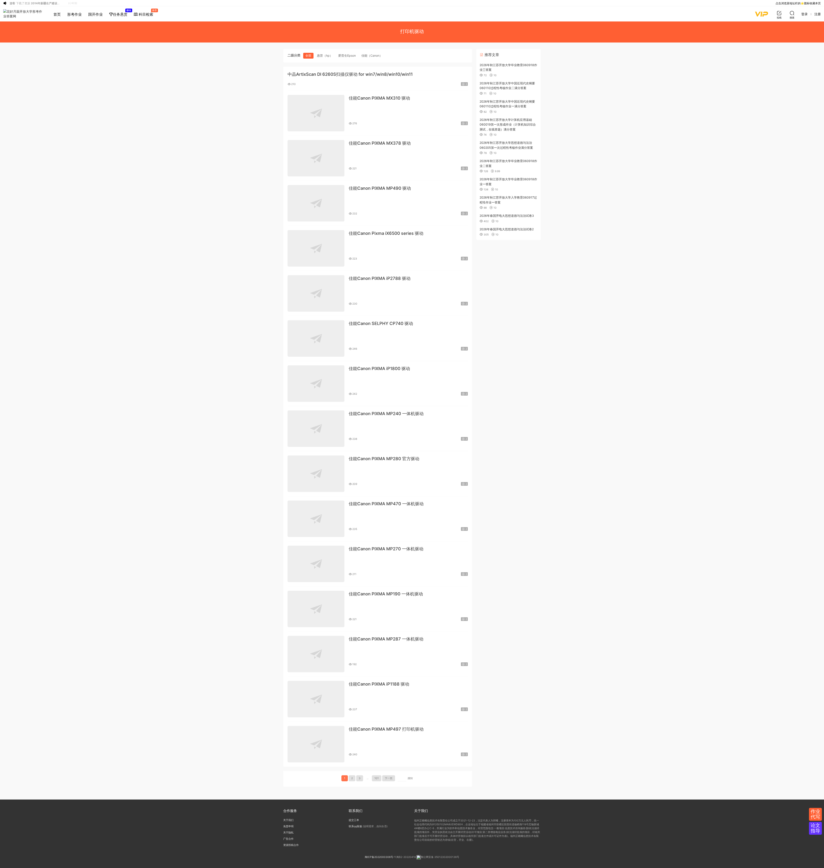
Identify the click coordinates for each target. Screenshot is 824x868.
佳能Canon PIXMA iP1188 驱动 (379, 684)
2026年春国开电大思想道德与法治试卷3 (507, 215)
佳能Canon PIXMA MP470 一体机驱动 (386, 503)
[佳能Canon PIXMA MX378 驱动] (316, 158)
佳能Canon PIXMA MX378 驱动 (380, 143)
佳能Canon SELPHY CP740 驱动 (381, 323)
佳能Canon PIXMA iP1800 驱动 (379, 368)
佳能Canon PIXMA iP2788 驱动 (379, 278)
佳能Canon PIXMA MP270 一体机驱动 (386, 548)
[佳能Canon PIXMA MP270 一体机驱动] (316, 564)
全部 (308, 55)
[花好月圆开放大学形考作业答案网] (23, 13)
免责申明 (288, 826)
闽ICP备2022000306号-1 (380, 857)
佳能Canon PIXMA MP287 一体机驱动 (386, 639)
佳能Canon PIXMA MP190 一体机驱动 (386, 593)
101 (376, 778)
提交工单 (354, 820)
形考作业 (74, 14)
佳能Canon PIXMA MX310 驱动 (379, 98)
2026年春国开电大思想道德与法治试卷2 (507, 229)
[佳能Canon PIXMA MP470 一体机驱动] (316, 519)
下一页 (388, 778)
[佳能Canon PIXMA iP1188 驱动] (316, 699)
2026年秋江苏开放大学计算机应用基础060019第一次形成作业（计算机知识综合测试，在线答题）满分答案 (508, 124)
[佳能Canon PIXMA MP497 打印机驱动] (316, 744)
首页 (57, 14)
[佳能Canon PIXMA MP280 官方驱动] (316, 473)
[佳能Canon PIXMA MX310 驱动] (316, 113)
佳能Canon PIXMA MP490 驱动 (380, 188)
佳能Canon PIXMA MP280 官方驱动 (384, 458)
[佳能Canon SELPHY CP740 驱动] (316, 338)
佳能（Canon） (371, 55)
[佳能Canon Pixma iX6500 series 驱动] (316, 248)
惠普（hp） (325, 55)
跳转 (410, 778)
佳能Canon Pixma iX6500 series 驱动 (386, 233)
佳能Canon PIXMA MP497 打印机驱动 (386, 729)
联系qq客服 (355, 826)
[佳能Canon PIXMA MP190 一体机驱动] (316, 609)
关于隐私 (288, 832)
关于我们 (288, 820)
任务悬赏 (122, 13)
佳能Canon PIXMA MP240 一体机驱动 (386, 413)
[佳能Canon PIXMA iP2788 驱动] (316, 293)
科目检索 (147, 13)
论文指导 (815, 827)
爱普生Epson (347, 55)
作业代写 (815, 814)
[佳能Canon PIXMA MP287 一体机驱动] (316, 654)
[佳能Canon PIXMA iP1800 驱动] (316, 383)
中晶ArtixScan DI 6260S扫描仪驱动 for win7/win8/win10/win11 (350, 74)
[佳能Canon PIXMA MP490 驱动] (316, 203)
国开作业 (95, 14)
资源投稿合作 (291, 845)
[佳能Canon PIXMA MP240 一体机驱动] (316, 428)
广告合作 (288, 838)
